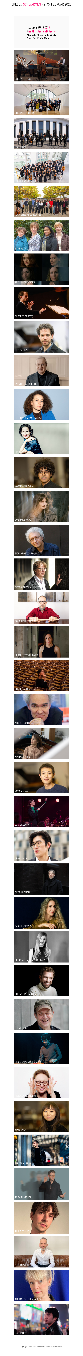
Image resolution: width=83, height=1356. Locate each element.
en (61, 1347)
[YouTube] (25, 1347)
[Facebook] (23, 1347)
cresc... (41, 4)
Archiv (36, 1347)
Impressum (44, 1347)
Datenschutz (54, 1347)
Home (31, 1347)
